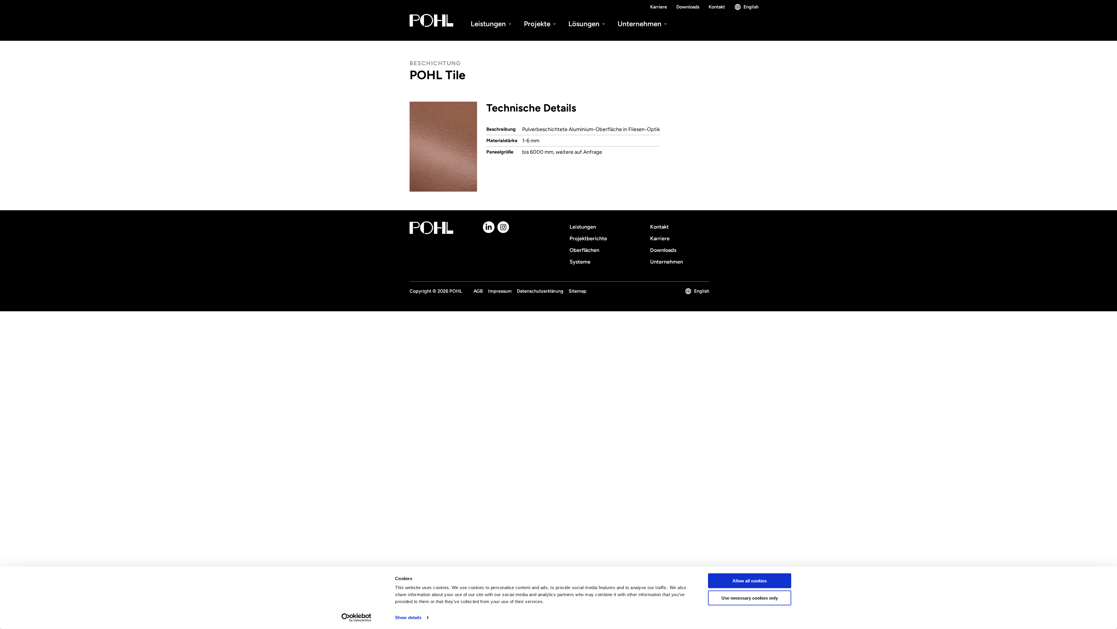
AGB (478, 291)
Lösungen (584, 24)
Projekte (538, 24)
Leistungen (489, 24)
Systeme (580, 262)
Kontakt (717, 7)
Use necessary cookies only (749, 598)
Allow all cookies (749, 580)
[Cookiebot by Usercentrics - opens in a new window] (356, 617)
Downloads (687, 7)
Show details (408, 617)
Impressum (500, 291)
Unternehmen (640, 24)
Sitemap (577, 291)
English (751, 7)
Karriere (658, 7)
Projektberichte (588, 238)
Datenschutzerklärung (540, 291)
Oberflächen (584, 250)
